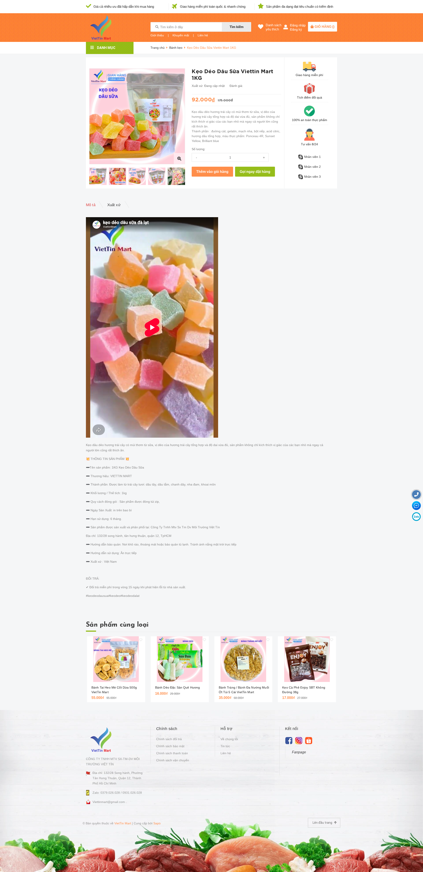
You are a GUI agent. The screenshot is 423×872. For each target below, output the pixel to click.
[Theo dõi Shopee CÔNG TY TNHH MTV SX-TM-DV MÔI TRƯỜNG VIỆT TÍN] (309, 740)
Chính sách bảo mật (170, 746)
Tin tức (225, 746)
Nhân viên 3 (312, 176)
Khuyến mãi (181, 35)
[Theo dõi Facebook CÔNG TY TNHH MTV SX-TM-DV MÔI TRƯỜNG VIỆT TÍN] (289, 740)
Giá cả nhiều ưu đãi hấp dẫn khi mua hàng (123, 6)
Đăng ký (296, 29)
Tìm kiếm (236, 27)
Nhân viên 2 (312, 166)
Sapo (157, 823)
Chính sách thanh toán (172, 753)
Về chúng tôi (229, 739)
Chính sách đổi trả (169, 739)
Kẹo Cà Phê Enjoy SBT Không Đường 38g (303, 690)
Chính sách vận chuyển (172, 760)
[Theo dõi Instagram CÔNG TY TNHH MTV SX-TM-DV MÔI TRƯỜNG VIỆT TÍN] (299, 740)
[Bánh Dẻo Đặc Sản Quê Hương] (180, 659)
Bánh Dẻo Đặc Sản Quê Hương (177, 687)
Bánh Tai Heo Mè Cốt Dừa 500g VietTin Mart (114, 690)
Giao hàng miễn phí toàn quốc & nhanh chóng (212, 6)
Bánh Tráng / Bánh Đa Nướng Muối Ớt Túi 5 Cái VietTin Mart (244, 690)
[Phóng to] (179, 158)
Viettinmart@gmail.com (109, 802)
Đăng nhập (298, 25)
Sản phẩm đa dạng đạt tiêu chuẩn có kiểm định (299, 6)
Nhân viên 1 (312, 157)
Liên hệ (203, 35)
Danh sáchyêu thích (273, 27)
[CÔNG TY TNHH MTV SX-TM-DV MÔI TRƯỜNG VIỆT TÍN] (102, 739)
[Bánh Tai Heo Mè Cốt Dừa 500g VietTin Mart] (116, 659)
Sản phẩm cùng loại (117, 625)
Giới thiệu (157, 35)
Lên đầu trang (323, 822)
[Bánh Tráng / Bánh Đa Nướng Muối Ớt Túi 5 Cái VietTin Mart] (243, 659)
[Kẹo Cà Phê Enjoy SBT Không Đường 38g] (307, 659)
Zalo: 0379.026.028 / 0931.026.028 (117, 792)
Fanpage (299, 752)
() (324, 26)
